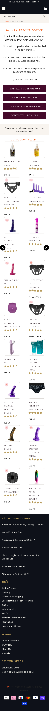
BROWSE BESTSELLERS (24, 97)
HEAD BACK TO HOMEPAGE (25, 88)
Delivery (6, 592)
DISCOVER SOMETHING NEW (24, 106)
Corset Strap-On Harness (34, 323)
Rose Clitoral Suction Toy (12, 323)
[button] (11, 168)
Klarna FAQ (8, 621)
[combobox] (24, 17)
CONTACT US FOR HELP (24, 115)
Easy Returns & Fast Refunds (17, 600)
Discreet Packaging (12, 596)
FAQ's (5, 613)
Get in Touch (9, 588)
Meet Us (6, 649)
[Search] (44, 17)
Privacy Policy (9, 609)
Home (6, 22)
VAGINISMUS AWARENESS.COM (17, 671)
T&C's (5, 605)
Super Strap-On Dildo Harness (36, 284)
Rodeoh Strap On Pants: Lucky (37, 406)
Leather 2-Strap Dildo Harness (11, 201)
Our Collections (10, 640)
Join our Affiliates (11, 626)
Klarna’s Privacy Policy (14, 617)
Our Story (7, 644)
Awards (6, 653)
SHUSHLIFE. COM (10, 667)
